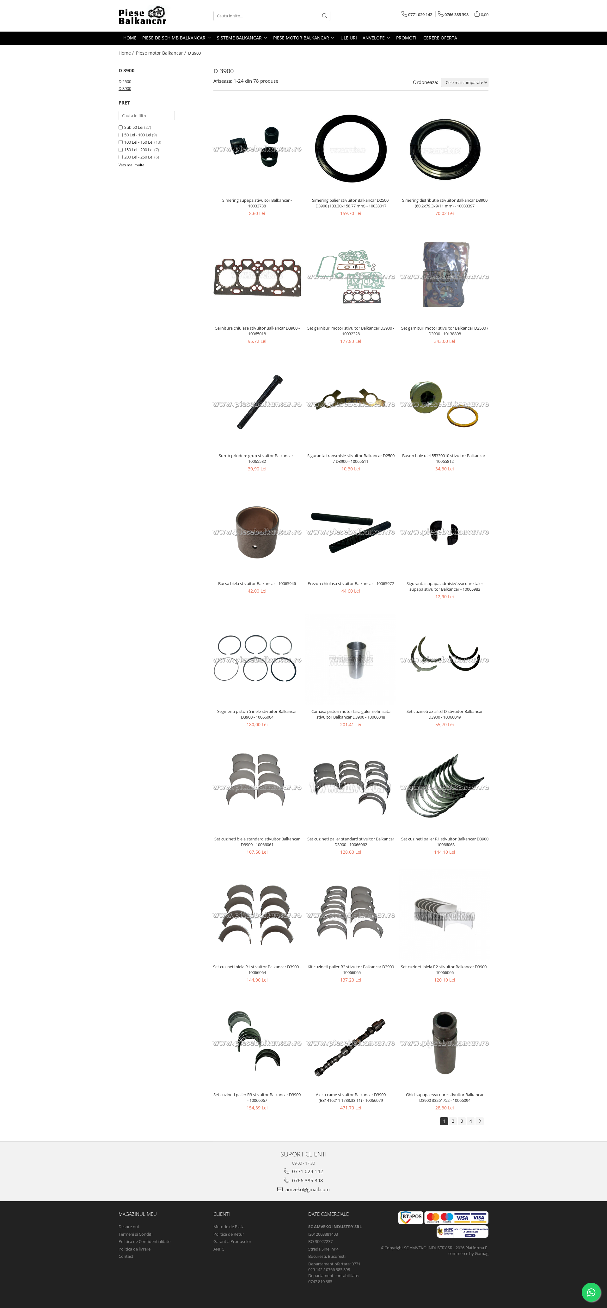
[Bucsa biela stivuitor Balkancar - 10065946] (257, 531)
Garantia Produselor (232, 1241)
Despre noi (129, 1226)
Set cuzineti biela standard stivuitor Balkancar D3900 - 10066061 (257, 841)
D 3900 (125, 88)
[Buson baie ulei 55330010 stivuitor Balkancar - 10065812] (444, 404)
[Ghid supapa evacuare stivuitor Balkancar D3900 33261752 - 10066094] (444, 1043)
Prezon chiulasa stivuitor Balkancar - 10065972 (351, 583)
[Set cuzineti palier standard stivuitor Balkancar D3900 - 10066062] (351, 787)
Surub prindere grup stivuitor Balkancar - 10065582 (257, 458)
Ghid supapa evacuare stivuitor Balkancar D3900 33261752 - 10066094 (445, 1097)
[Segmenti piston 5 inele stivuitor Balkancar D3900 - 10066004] (257, 659)
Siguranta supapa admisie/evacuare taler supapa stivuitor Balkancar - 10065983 (445, 586)
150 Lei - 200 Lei (138, 149)
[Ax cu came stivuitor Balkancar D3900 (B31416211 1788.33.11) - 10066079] (351, 1043)
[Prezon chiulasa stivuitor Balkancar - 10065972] (351, 531)
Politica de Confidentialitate (144, 1241)
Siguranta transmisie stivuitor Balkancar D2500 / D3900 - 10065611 (351, 458)
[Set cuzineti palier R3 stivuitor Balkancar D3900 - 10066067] (257, 1043)
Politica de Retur (228, 1234)
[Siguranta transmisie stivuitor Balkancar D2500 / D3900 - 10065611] (351, 404)
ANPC (218, 1249)
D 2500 (125, 81)
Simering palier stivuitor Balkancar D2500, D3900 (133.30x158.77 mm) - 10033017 (350, 203)
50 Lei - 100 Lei (137, 135)
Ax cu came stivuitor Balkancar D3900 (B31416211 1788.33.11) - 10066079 (351, 1097)
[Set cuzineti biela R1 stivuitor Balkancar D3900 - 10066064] (257, 915)
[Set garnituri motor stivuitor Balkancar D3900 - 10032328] (351, 276)
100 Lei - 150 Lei (138, 142)
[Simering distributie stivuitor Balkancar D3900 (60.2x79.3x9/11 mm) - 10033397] (444, 148)
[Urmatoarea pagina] (479, 1121)
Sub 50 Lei (133, 127)
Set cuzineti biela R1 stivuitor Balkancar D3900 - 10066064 (257, 969)
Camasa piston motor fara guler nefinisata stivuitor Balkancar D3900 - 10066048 (350, 714)
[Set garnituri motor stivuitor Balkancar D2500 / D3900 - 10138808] (444, 276)
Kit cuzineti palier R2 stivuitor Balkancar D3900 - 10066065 (351, 969)
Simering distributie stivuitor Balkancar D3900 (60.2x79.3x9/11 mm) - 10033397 (444, 203)
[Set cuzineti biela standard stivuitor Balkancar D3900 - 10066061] (257, 787)
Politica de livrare (134, 1249)
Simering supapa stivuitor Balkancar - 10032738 (257, 203)
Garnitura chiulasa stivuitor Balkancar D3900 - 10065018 (257, 331)
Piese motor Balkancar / (161, 53)
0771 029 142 (307, 1171)
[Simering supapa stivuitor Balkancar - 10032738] (257, 148)
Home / (127, 53)
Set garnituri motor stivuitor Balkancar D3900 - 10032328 (350, 331)
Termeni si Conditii (136, 1234)
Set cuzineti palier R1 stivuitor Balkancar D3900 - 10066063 (444, 841)
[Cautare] (324, 16)
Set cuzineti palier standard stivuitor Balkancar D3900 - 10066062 (350, 841)
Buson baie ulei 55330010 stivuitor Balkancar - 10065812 (444, 458)
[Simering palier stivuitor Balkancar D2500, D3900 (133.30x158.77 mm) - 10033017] (351, 148)
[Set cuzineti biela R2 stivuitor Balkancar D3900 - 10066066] (444, 915)
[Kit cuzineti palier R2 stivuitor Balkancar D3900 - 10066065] (351, 915)
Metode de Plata (228, 1226)
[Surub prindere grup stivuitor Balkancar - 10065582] (257, 404)
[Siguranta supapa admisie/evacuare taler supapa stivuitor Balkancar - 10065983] (444, 531)
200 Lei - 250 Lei (138, 157)
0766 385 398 (307, 1180)
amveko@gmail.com (307, 1189)
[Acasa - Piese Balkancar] (150, 16)
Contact (126, 1256)
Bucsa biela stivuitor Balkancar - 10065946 (257, 583)
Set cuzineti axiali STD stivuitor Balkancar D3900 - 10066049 (445, 714)
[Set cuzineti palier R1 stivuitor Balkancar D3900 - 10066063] (444, 787)
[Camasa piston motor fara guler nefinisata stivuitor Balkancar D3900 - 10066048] (351, 659)
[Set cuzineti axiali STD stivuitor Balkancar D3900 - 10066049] (444, 659)
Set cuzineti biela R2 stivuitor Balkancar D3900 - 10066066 (445, 969)
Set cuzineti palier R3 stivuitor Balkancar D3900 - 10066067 (257, 1097)
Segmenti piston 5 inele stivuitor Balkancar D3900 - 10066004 (257, 714)
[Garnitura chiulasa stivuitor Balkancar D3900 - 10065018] (257, 276)
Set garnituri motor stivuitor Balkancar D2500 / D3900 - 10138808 (444, 331)
